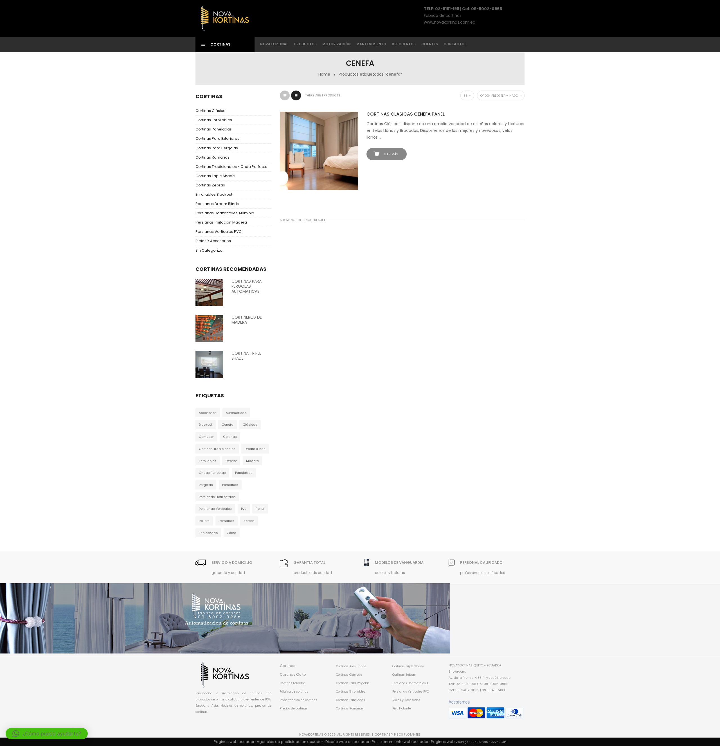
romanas (226, 521)
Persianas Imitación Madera (221, 222)
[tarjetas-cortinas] (486, 709)
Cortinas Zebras (210, 185)
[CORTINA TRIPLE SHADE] (209, 364)
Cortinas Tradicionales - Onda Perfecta (231, 166)
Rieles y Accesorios (213, 241)
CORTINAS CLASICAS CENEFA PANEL (405, 114)
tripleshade (208, 533)
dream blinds (255, 449)
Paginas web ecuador (234, 741)
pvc (243, 508)
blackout (205, 424)
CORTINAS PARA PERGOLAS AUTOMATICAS (246, 286)
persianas (230, 485)
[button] (47, 733)
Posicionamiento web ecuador (400, 741)
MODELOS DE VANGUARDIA (399, 562)
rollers (204, 521)
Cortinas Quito (293, 674)
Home (324, 74)
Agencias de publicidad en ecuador (290, 741)
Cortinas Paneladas (213, 129)
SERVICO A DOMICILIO (232, 562)
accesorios (208, 413)
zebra (231, 533)
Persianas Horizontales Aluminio (224, 213)
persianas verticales (215, 508)
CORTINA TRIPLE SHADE (246, 355)
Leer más (391, 154)
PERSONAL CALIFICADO (481, 562)
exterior (231, 461)
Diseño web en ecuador (347, 741)
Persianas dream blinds (217, 203)
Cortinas (287, 665)
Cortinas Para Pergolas (216, 148)
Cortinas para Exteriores (217, 138)
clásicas (250, 424)
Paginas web (443, 741)
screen (249, 521)
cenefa (227, 424)
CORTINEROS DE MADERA (246, 319)
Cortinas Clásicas (211, 110)
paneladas (244, 472)
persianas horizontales (217, 497)
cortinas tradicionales (217, 449)
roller (260, 508)
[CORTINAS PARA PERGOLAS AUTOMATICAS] (209, 292)
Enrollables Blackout (213, 194)
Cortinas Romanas (212, 157)
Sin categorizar (209, 250)
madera (252, 461)
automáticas (236, 413)
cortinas (230, 436)
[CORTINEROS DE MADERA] (209, 328)
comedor (206, 436)
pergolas (206, 485)
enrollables (207, 461)
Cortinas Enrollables (213, 120)
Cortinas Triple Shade (215, 176)
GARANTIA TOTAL (309, 562)
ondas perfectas (212, 472)
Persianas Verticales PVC (218, 231)
